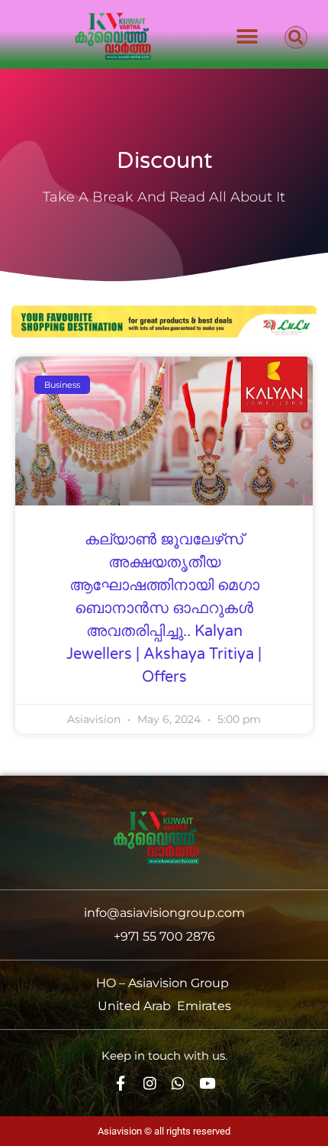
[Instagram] (150, 1083)
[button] (247, 36)
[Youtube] (207, 1083)
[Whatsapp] (179, 1083)
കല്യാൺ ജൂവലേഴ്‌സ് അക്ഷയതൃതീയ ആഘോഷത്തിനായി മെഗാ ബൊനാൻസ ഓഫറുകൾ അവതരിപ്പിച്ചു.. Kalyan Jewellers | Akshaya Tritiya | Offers (164, 608)
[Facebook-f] (121, 1083)
